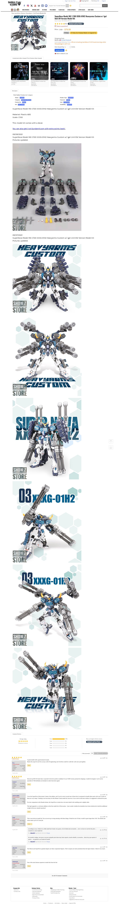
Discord (46, 5)
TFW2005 (38, 5)
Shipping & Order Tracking (57, 890)
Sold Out (69, 104)
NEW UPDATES (25, 10)
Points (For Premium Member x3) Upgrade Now (83, 32)
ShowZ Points (72, 894)
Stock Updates (36, 893)
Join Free (73, 1)
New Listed (64, 903)
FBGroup (42, 5)
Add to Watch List (62, 53)
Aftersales (34, 896)
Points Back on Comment (75, 896)
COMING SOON (35, 10)
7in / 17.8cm (21, 104)
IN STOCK (44, 10)
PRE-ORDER (53, 10)
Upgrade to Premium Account (76, 899)
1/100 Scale (66, 102)
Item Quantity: (59, 47)
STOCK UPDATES (71, 10)
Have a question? (62, 26)
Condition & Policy (37, 890)
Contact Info (17, 891)
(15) (66, 24)
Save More (72, 898)
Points (66, 32)
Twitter (31, 5)
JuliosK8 (32, 833)
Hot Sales (57, 903)
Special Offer (72, 903)
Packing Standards (55, 891)
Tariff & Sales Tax (55, 893)
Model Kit (70, 97)
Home (23, 13)
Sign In (67, 1)
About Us (16, 890)
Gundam (29, 13)
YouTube (35, 5)
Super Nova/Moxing (26, 100)
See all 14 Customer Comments (59, 875)
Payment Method (36, 891)
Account (71, 893)
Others (68, 100)
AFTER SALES (82, 10)
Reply (29, 765)
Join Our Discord (73, 891)
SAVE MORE (91, 10)
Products (50, 903)
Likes (95, 753)
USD (60, 29)
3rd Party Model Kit (39, 13)
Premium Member (15, 764)
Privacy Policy (35, 898)
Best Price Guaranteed (38, 894)
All (92, 753)
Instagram (28, 5)
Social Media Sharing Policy (76, 890)
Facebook (24, 5)
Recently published (103, 753)
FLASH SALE (62, 10)
